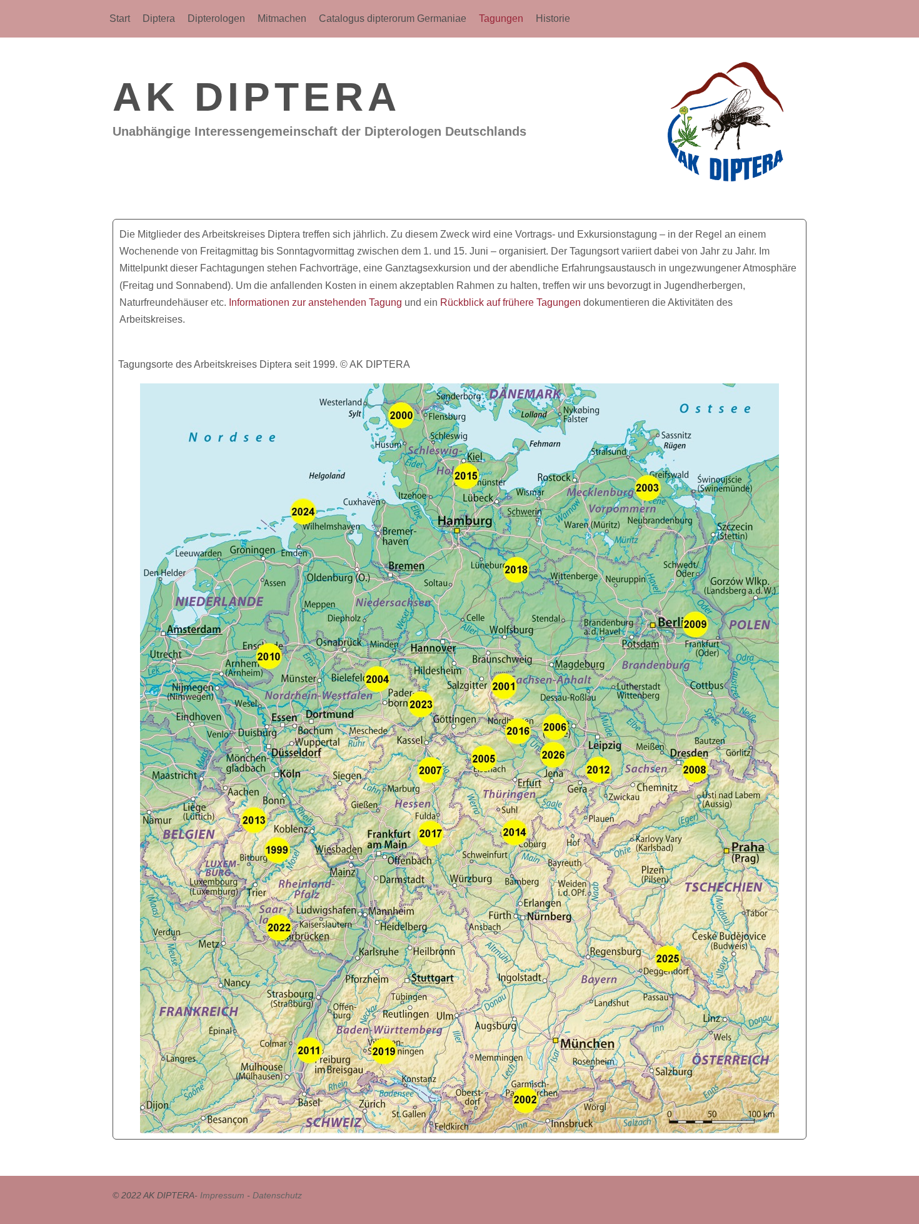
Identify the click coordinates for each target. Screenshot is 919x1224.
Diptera (159, 18)
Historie (553, 18)
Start (119, 18)
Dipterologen (216, 18)
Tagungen (501, 18)
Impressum (222, 1195)
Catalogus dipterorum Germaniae (392, 18)
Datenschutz (277, 1195)
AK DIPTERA (257, 96)
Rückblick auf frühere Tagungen (510, 302)
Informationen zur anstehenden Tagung (315, 302)
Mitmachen (282, 18)
